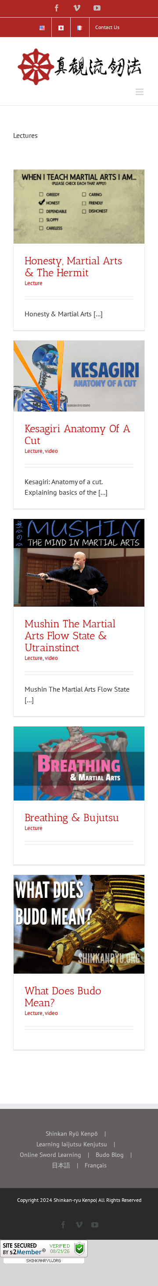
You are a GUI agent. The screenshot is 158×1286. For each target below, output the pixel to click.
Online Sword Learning (50, 1155)
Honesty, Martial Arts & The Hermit (73, 266)
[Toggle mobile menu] (140, 91)
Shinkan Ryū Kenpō (72, 1134)
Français (96, 1165)
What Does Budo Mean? (63, 996)
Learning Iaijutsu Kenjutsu (71, 1144)
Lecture (34, 283)
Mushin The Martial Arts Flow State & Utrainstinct (70, 635)
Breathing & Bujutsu (72, 817)
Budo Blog (110, 1155)
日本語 (61, 1165)
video (51, 451)
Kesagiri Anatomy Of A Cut (77, 434)
